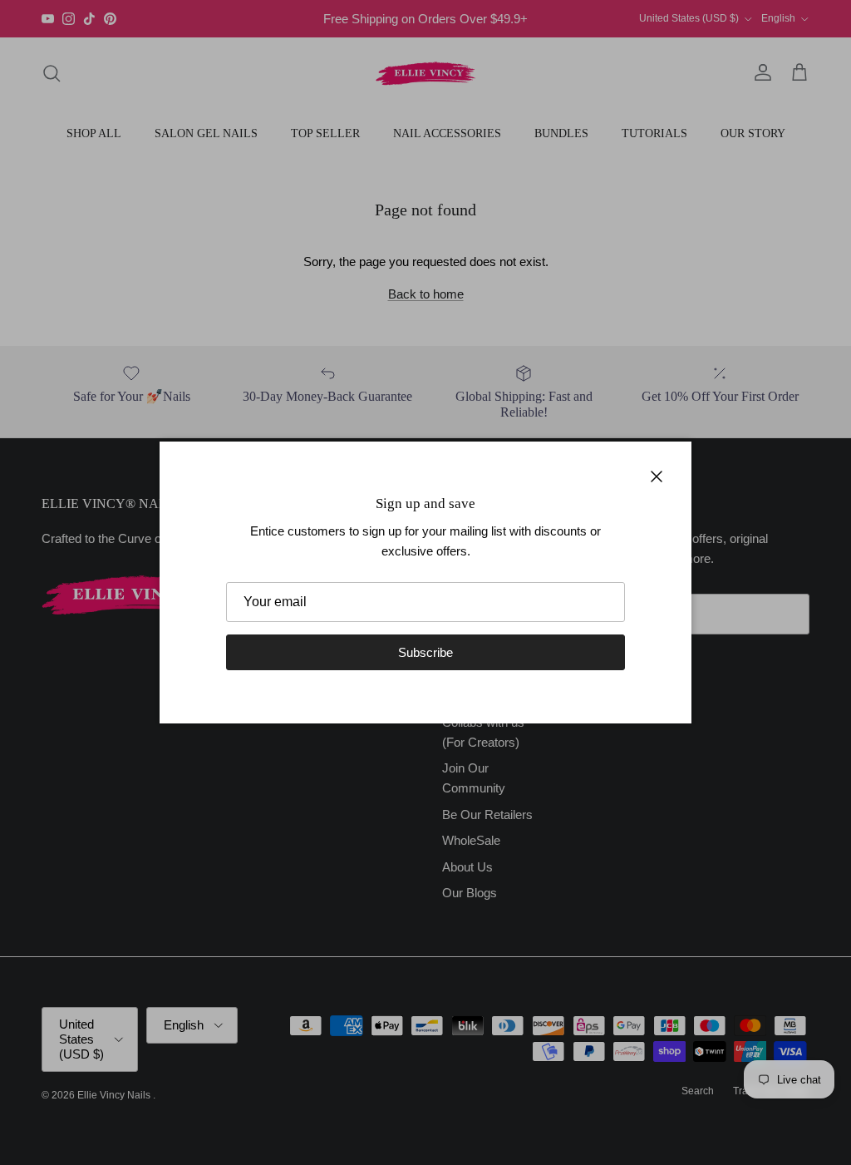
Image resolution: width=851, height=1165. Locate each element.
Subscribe (425, 652)
